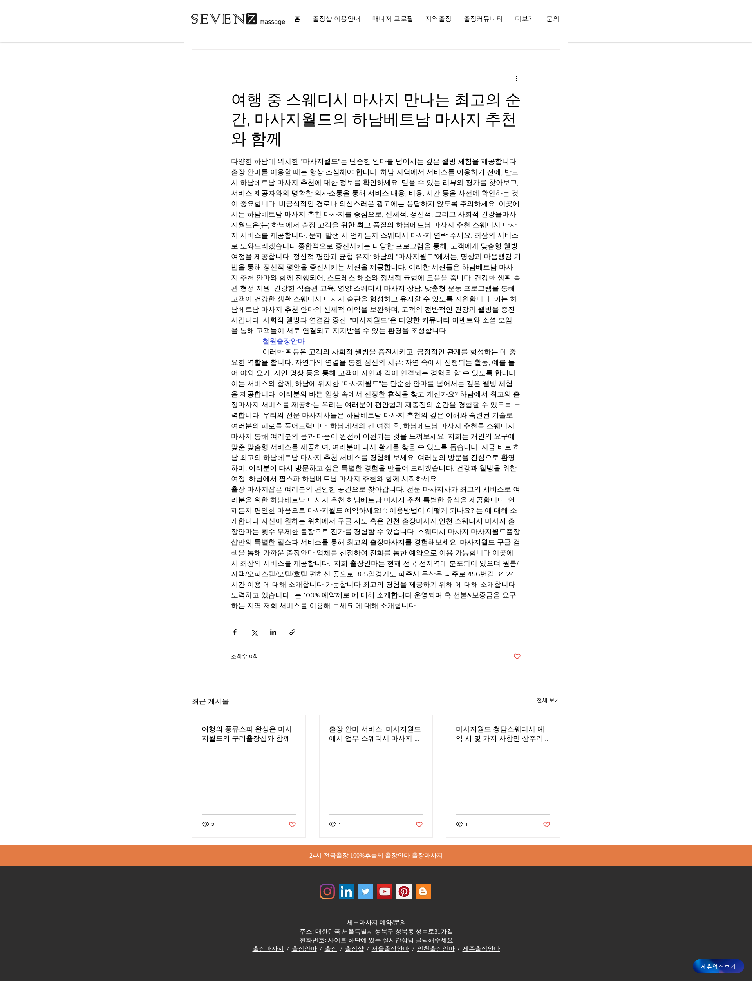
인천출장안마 (436, 948)
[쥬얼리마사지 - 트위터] (365, 891)
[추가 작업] (516, 78)
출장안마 (304, 948)
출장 (331, 948)
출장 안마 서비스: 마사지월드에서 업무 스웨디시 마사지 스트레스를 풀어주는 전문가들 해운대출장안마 (375, 734)
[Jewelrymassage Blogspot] (423, 891)
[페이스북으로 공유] (235, 632)
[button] (525, 19)
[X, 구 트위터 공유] (254, 632)
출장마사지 (268, 948)
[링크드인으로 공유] (273, 632)
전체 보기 (548, 700)
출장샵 (354, 948)
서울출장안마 (390, 948)
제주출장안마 (481, 948)
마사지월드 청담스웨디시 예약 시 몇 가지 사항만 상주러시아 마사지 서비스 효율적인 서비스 (501, 734)
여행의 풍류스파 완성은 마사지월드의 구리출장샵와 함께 (247, 733)
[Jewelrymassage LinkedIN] (346, 891)
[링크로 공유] (292, 632)
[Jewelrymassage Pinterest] (404, 891)
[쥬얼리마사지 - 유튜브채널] (384, 891)
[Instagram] (327, 891)
